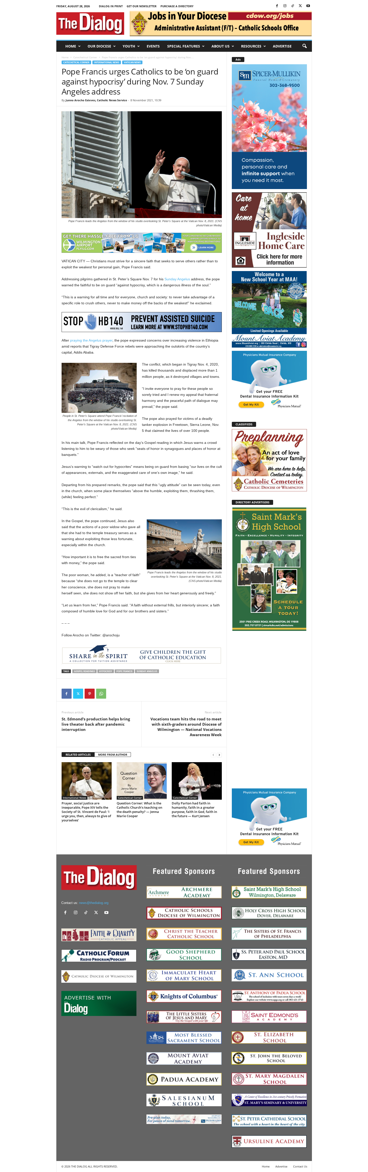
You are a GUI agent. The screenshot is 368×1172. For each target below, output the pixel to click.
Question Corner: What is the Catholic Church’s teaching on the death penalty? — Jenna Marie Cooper (139, 809)
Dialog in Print (111, 6)
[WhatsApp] (101, 694)
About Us (221, 46)
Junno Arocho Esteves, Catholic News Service (96, 100)
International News (106, 62)
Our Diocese (99, 46)
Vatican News (132, 62)
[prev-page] (213, 754)
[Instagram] (285, 6)
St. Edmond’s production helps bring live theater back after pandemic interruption (96, 724)
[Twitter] (300, 6)
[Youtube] (308, 6)
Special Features (183, 46)
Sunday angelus (147, 671)
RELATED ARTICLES (78, 754)
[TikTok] (293, 6)
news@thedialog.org (93, 903)
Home (70, 46)
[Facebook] (277, 6)
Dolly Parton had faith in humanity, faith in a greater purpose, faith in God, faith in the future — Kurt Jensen (194, 809)
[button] (304, 46)
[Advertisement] (269, 709)
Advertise (282, 46)
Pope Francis (124, 671)
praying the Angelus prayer (91, 340)
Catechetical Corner (85, 57)
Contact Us (300, 1166)
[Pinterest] (90, 694)
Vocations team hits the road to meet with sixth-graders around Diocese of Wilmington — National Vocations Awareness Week (186, 726)
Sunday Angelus (177, 279)
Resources (251, 46)
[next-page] (219, 754)
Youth (129, 46)
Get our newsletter (141, 6)
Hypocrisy (105, 671)
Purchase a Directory (177, 6)
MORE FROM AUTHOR (112, 754)
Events (153, 46)
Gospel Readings (84, 671)
